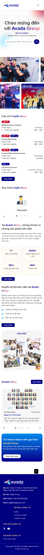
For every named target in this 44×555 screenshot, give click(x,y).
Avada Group (11, 494)
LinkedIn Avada (19, 518)
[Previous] (4, 216)
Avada (16, 512)
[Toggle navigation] (38, 5)
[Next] (39, 216)
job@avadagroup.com (16, 503)
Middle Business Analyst (11, 125)
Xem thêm (8, 179)
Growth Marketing (9, 139)
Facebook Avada (20, 515)
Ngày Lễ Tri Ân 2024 (12, 415)
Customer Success (9, 167)
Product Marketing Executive (13, 153)
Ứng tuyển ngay (12, 456)
